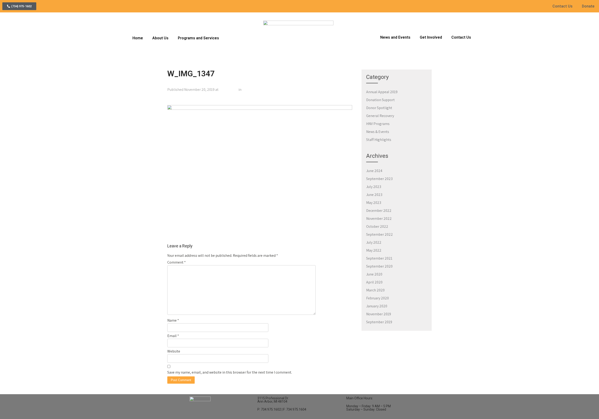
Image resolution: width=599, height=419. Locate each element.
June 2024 (374, 170)
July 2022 (373, 242)
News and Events (395, 37)
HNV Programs (378, 123)
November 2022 (379, 218)
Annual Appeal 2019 (382, 91)
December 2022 (378, 210)
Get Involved (431, 37)
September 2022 (379, 234)
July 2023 (373, 186)
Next (346, 99)
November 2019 (378, 314)
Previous (176, 99)
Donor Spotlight (379, 107)
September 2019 (379, 322)
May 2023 (373, 202)
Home (137, 38)
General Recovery (380, 115)
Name (173, 320)
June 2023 (374, 194)
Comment (176, 262)
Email (173, 335)
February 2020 (377, 298)
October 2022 (377, 226)
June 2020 (374, 274)
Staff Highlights (378, 139)
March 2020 (375, 290)
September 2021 (379, 258)
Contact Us (562, 6)
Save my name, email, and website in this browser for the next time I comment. (229, 372)
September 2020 (379, 266)
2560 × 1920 (228, 89)
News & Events (377, 131)
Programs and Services (198, 38)
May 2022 (373, 250)
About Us (160, 38)
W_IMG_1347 (252, 89)
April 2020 (374, 282)
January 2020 (376, 306)
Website (173, 351)
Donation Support (380, 99)
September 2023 (379, 178)
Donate (588, 6)
